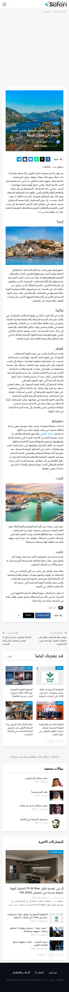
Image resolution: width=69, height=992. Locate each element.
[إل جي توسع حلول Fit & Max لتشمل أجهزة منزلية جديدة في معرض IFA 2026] (34, 867)
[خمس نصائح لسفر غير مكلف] (56, 809)
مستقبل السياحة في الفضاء (33, 819)
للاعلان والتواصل (21, 972)
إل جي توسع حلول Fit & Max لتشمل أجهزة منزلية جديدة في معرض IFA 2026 (36, 890)
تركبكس (32, 757)
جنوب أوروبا (52, 607)
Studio (24, 980)
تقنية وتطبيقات (56, 851)
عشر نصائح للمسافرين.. (35, 778)
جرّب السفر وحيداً (39, 792)
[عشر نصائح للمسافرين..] (56, 782)
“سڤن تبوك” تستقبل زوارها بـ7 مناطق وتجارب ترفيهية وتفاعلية (28, 929)
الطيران (56, 123)
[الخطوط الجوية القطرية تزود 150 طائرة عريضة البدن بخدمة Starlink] (19, 675)
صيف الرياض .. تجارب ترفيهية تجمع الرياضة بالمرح (30, 943)
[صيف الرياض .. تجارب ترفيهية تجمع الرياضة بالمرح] (56, 945)
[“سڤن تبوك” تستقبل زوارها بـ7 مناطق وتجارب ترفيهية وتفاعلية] (56, 932)
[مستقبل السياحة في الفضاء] (56, 823)
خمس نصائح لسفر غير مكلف (33, 805)
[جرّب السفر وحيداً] (56, 795)
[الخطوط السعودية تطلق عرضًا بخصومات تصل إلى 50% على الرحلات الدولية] (49, 675)
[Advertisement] (34, 49)
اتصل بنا (39, 972)
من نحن (53, 972)
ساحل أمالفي (46, 434)
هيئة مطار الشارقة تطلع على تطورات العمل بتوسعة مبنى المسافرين (52, 640)
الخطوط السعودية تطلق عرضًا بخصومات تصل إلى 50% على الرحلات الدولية (27, 916)
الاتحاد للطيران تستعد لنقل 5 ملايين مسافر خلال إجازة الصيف (16, 640)
